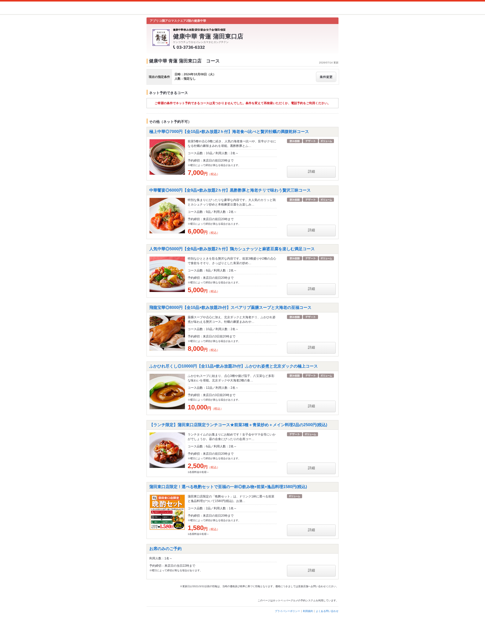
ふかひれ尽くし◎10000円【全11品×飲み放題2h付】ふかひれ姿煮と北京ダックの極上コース (233, 366)
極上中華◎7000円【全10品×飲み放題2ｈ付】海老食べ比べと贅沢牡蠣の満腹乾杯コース (229, 131)
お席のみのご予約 (165, 548)
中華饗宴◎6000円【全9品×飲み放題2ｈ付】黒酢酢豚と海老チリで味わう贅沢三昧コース (230, 190)
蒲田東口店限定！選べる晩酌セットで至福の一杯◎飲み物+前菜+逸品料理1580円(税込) (228, 487)
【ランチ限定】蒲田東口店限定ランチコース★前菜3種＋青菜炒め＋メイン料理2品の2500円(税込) (238, 425)
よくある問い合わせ (327, 611)
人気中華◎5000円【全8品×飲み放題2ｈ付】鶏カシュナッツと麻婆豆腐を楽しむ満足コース (232, 249)
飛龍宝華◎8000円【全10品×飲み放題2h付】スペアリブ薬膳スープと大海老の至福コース (230, 307)
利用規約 (308, 611)
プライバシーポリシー (287, 611)
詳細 (311, 171)
